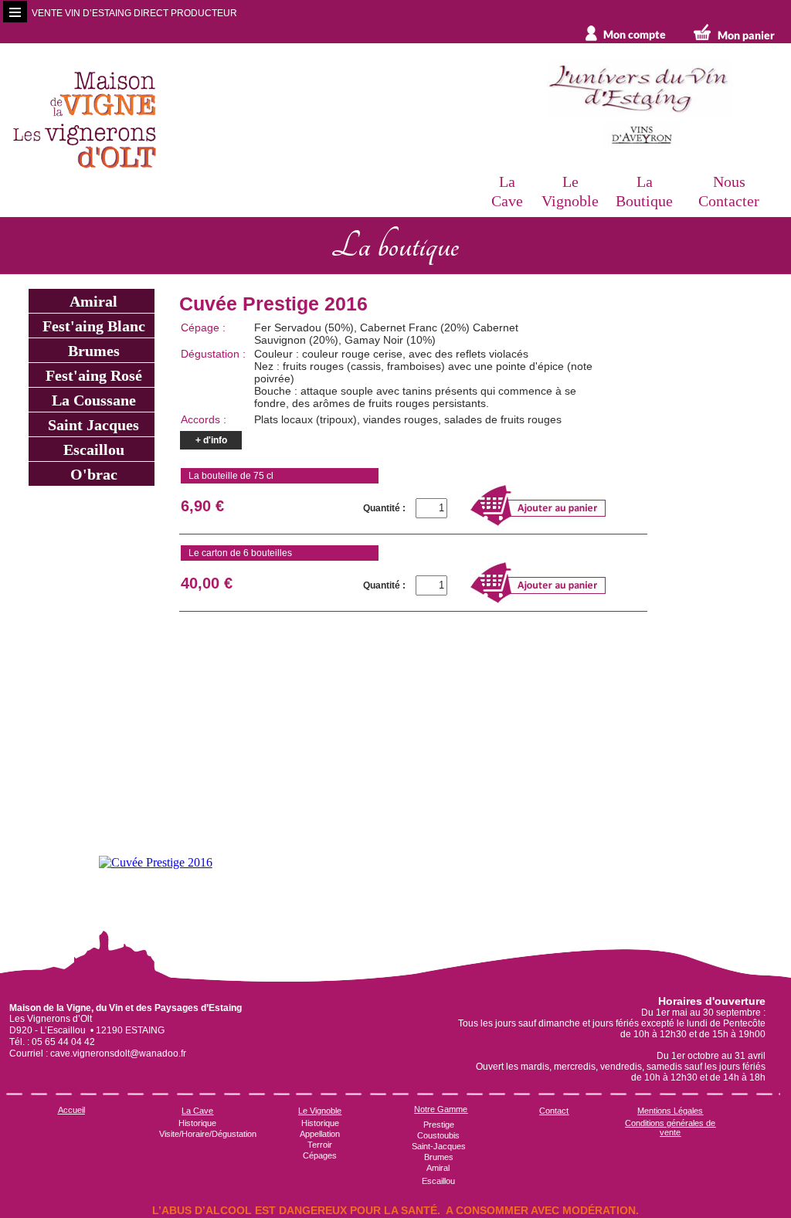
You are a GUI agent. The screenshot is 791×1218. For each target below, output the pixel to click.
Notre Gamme (440, 1109)
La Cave (197, 1110)
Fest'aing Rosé (92, 375)
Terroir (319, 1144)
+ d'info (211, 440)
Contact (554, 1110)
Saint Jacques (91, 424)
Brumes (92, 350)
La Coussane (92, 400)
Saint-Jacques (439, 1146)
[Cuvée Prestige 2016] (155, 861)
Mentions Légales (670, 1110)
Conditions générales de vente (670, 1127)
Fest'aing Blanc (92, 325)
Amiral (91, 301)
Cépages (320, 1155)
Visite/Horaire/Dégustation (207, 1133)
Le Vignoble (319, 1110)
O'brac (91, 474)
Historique (197, 1123)
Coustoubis (438, 1135)
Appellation (320, 1133)
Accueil (71, 1110)
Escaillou (91, 449)
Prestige (438, 1124)
